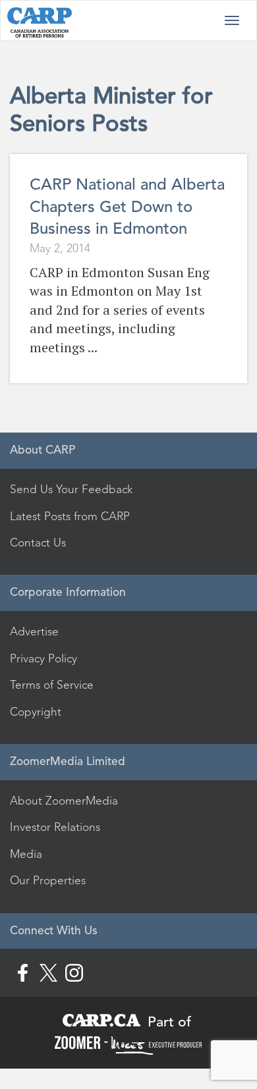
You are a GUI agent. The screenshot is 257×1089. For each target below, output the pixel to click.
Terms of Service (52, 684)
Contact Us (38, 542)
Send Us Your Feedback (71, 489)
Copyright (35, 711)
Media (26, 854)
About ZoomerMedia (64, 800)
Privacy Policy (43, 658)
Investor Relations (55, 827)
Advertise (34, 631)
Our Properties (48, 880)
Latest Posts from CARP (70, 516)
